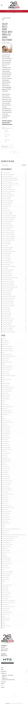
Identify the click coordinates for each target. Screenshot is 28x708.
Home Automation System (8, 217)
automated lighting (6, 575)
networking (4, 408)
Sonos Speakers (6, 313)
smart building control (6, 482)
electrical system (5, 486)
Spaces (3, 676)
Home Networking (7, 225)
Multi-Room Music (6, 42)
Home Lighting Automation (8, 538)
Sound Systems (6, 315)
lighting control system (7, 573)
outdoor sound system (6, 585)
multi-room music (7, 135)
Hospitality (4, 678)
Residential (4, 556)
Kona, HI (4, 245)
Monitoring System (6, 476)
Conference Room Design (8, 191)
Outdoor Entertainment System (9, 286)
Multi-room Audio (5, 530)
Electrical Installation (7, 200)
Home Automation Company (9, 215)
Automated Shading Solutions (9, 178)
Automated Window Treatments (8, 375)
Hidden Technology (6, 546)
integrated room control (7, 480)
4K (2, 416)
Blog (2, 685)
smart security (5, 492)
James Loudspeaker (6, 431)
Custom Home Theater (8, 195)
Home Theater (6, 228)
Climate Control (6, 187)
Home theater (5, 439)
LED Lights (4, 451)
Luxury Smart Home (7, 262)
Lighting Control (6, 249)
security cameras (6, 579)
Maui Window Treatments (8, 266)
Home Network (6, 223)
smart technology (6, 614)
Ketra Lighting (6, 241)
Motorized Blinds (6, 271)
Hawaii (4, 208)
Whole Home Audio (6, 428)
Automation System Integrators (9, 180)
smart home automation (7, 365)
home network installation (7, 571)
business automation (6, 461)
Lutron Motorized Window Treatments (10, 536)
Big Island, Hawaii (6, 181)
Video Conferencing (6, 552)
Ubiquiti (4, 525)
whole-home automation (7, 612)
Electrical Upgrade (7, 202)
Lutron (3, 352)
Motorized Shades (7, 273)
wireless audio (8, 128)
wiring (3, 622)
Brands (2, 683)
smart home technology (7, 449)
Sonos (3, 402)
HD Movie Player (5, 497)
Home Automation (6, 213)
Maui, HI (4, 268)
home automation (6, 445)
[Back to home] (14, 5)
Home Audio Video (7, 211)
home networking (6, 567)
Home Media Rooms (7, 221)
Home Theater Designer (8, 234)
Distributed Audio (6, 196)
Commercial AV (5, 404)
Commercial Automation (8, 189)
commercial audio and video (8, 507)
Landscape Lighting (7, 247)
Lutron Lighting (6, 258)
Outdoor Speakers (6, 290)
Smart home (4, 464)
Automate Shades (6, 542)
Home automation (6, 620)
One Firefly (11, 703)
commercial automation (7, 362)
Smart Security (5, 414)
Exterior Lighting (5, 385)
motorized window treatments (8, 606)
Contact (3, 687)
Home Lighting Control (7, 219)
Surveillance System (7, 320)
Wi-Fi (3, 569)
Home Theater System (7, 238)
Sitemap (15, 703)
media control (5, 509)
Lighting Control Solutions (7, 540)
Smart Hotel (5, 307)
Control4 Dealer (6, 193)
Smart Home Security (7, 303)
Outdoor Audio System (7, 283)
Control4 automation (6, 484)
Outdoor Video (5, 501)
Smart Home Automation (8, 298)
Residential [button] (4, 671)
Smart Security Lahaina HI (7, 493)
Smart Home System (6, 592)
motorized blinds (5, 441)
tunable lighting (5, 610)
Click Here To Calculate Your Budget (14, 11)
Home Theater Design (7, 232)
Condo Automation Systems (8, 679)
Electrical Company (6, 513)
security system (5, 577)
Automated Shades (7, 176)
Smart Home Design (6, 519)
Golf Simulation (6, 204)
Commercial (4, 673)
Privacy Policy (20, 703)
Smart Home (4, 344)
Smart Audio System (6, 561)
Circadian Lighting (7, 185)
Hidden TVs (5, 210)
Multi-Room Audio (6, 396)
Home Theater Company (8, 230)
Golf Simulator (6, 206)
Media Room (4, 548)
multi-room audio (7, 140)
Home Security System (7, 226)
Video (3, 627)
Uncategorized (6, 324)
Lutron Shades (6, 260)
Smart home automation (7, 389)
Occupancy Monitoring (7, 281)
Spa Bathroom (6, 316)
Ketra (3, 381)
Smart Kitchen (6, 309)
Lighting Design (6, 253)
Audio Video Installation (8, 174)
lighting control (5, 360)
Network (4, 623)
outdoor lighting (5, 435)
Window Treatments (6, 596)
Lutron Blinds (6, 255)
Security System (5, 517)
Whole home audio (6, 459)
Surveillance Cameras (7, 318)
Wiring (3, 364)
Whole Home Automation (8, 326)
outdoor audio (5, 587)
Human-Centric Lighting (7, 544)
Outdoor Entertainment (8, 285)
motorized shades (6, 608)
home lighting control (6, 505)
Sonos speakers (7, 130)
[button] (1, 5)
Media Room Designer (7, 270)
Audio (3, 377)
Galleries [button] (3, 681)
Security (4, 462)
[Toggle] (26, 172)
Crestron (4, 554)
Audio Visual (5, 172)
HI (2, 583)
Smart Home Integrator (8, 301)
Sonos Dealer (5, 311)
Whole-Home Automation (8, 331)
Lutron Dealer (6, 256)
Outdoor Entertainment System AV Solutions (11, 528)
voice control (5, 457)
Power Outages (6, 292)
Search (24, 165)
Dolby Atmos (4, 455)
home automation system (7, 406)
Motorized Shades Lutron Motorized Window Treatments (14, 534)
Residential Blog (6, 294)
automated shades (6, 437)
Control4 (4, 338)
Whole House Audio (7, 328)
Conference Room (6, 550)
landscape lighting (6, 433)
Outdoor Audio (5, 393)
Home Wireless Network (8, 240)
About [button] (2, 669)
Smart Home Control (7, 300)
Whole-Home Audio (7, 330)
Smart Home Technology (8, 305)
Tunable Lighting (6, 322)
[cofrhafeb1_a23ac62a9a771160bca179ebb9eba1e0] (7, 49)
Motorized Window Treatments (9, 277)
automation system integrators (8, 600)
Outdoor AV (4, 532)
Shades (3, 418)
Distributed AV (6, 198)
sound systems (5, 604)
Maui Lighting (6, 264)
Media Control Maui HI (6, 511)
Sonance (4, 400)
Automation (4, 424)
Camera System (5, 515)
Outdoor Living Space (7, 288)
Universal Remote (6, 478)
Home (2, 667)
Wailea (3, 581)
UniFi (3, 526)
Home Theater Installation (8, 236)
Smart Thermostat (6, 625)
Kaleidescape (5, 499)
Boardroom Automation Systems (9, 183)
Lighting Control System (8, 251)
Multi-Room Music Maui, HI (7, 43)
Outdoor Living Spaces (7, 490)
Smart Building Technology (8, 296)
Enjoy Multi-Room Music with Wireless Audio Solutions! (7, 31)
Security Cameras (6, 429)
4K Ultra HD (4, 495)
